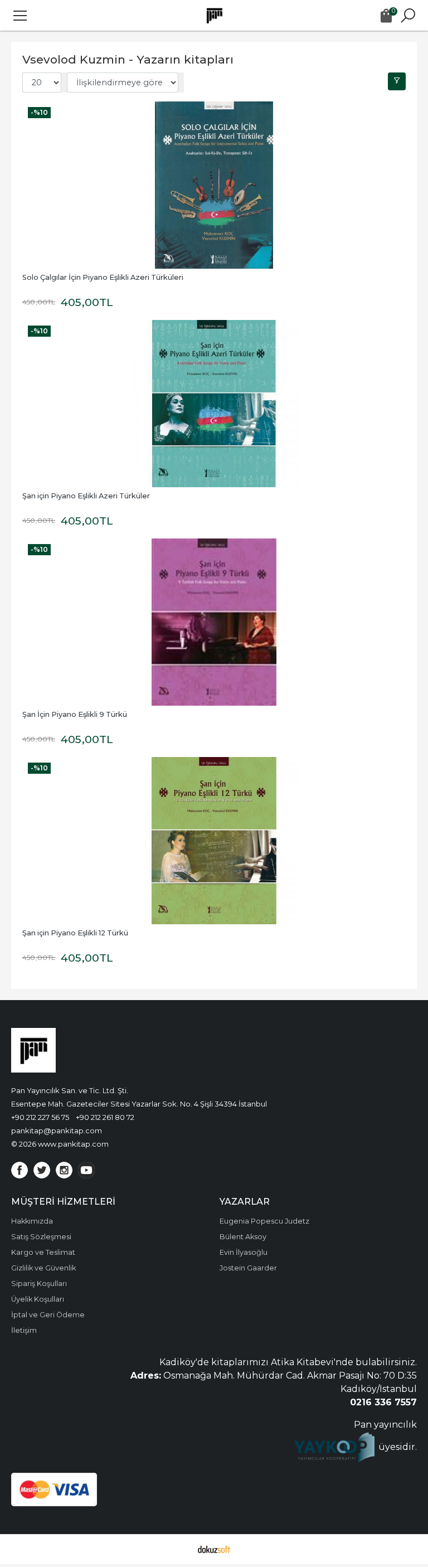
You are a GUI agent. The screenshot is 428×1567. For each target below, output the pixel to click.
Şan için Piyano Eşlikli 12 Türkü (75, 933)
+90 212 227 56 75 (40, 1117)
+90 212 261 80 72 (105, 1117)
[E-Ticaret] (214, 1549)
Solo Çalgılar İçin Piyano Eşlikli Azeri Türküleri (102, 277)
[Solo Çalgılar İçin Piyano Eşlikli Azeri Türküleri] (214, 185)
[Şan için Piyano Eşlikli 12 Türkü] (214, 840)
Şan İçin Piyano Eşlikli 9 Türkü (74, 714)
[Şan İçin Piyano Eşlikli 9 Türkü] (214, 622)
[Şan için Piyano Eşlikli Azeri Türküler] (214, 403)
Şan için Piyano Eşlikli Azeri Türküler (86, 496)
